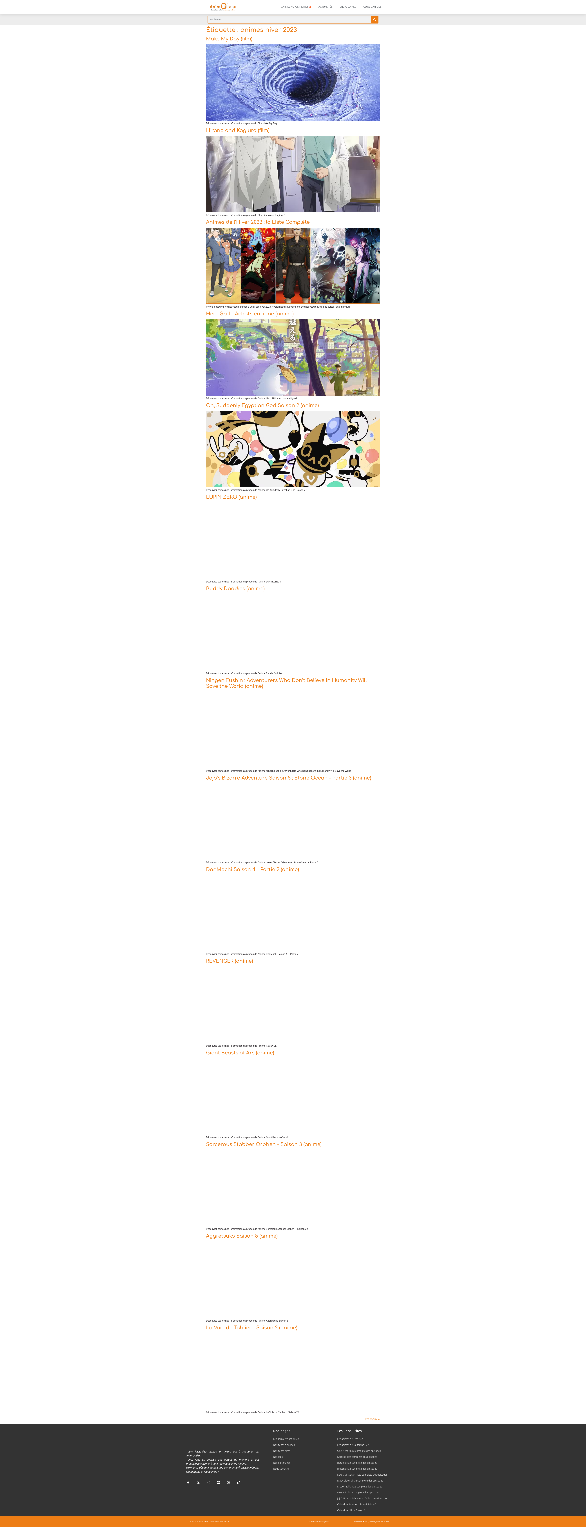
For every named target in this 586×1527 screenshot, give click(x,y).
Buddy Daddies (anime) (235, 588)
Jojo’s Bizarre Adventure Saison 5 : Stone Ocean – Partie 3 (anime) (288, 778)
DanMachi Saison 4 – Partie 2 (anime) (252, 869)
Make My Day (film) (229, 39)
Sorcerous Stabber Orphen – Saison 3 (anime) (264, 1144)
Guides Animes (372, 7)
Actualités (325, 7)
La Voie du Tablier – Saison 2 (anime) (251, 1327)
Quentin (371, 1522)
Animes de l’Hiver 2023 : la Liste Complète (258, 222)
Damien (379, 1522)
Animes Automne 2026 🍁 (296, 7)
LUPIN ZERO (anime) (231, 497)
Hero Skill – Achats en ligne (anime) (250, 313)
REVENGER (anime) (229, 961)
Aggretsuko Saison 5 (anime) (242, 1236)
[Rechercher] (374, 19)
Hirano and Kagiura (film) (237, 130)
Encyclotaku (348, 7)
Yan (387, 1522)
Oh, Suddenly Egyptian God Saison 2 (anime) (262, 405)
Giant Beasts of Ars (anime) (240, 1052)
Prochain (372, 1419)
